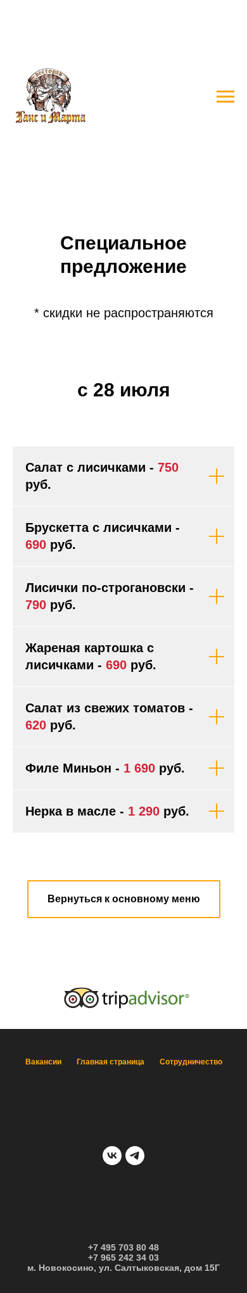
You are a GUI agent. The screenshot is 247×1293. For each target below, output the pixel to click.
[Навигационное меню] (225, 97)
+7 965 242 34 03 (123, 1257)
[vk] (112, 1155)
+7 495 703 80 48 (123, 1247)
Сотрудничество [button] (191, 1061)
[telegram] (134, 1155)
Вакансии (43, 1061)
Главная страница (110, 1061)
